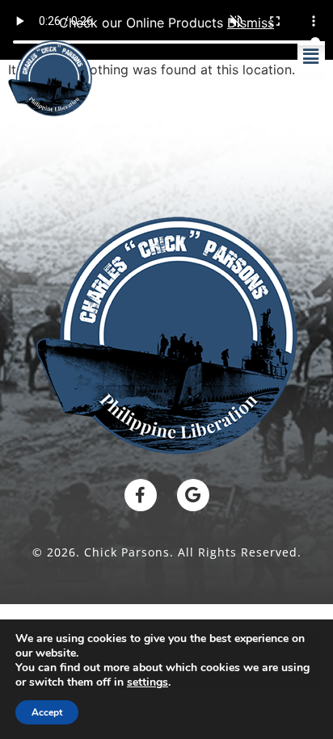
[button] (311, 56)
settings (147, 682)
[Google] (193, 495)
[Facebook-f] (140, 495)
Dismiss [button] (250, 23)
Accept (47, 712)
